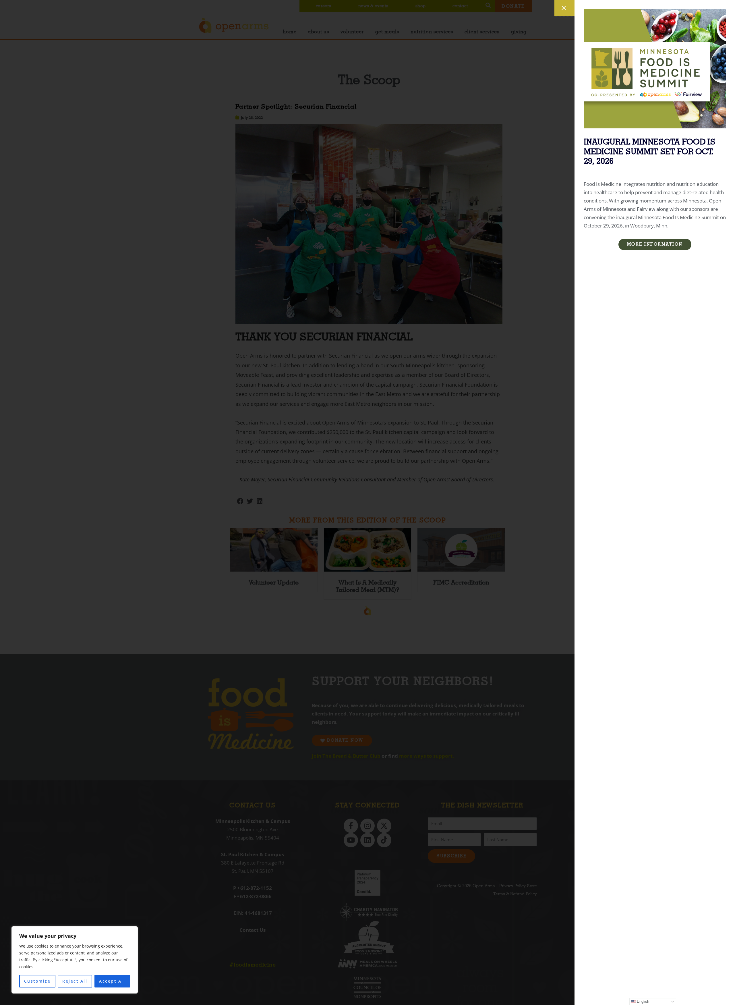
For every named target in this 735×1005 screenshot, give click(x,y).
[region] (74, 960)
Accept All (112, 981)
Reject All (74, 981)
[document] (367, 502)
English (642, 1001)
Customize (37, 981)
